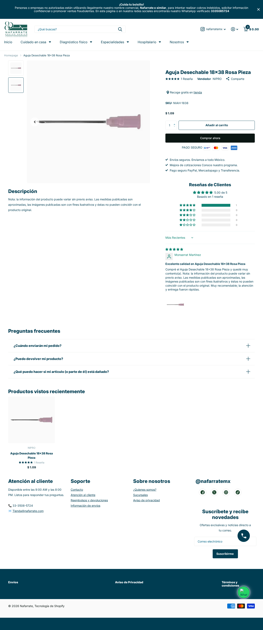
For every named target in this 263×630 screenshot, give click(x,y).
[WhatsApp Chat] (244, 592)
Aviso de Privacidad (129, 582)
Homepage (11, 55)
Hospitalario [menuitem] (147, 42)
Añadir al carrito (216, 125)
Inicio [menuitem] (8, 42)
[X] (214, 492)
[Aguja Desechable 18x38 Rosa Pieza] (31, 420)
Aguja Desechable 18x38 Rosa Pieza (31, 455)
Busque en (120, 29)
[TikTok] (237, 492)
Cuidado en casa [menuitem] (33, 42)
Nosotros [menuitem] (177, 42)
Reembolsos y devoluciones (89, 500)
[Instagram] (226, 492)
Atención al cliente (83, 495)
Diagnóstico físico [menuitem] (74, 42)
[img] (174, 249)
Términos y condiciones (230, 583)
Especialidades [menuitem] (112, 42)
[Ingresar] (234, 29)
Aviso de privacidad (146, 500)
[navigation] (16, 68)
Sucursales (140, 495)
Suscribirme (225, 553)
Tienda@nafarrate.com (28, 511)
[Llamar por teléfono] (244, 536)
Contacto (77, 489)
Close (258, 9)
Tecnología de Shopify (50, 606)
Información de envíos (85, 505)
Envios (13, 582)
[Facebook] (202, 492)
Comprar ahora (210, 138)
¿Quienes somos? (144, 489)
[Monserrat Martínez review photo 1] (175, 304)
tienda (198, 92)
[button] (34, 121)
